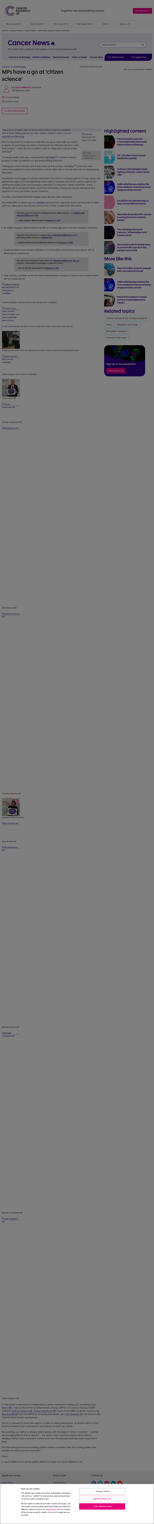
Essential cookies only (102, 1499)
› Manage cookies (102, 1491)
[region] (77, 1504)
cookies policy (50, 1509)
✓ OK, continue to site (102, 1506)
